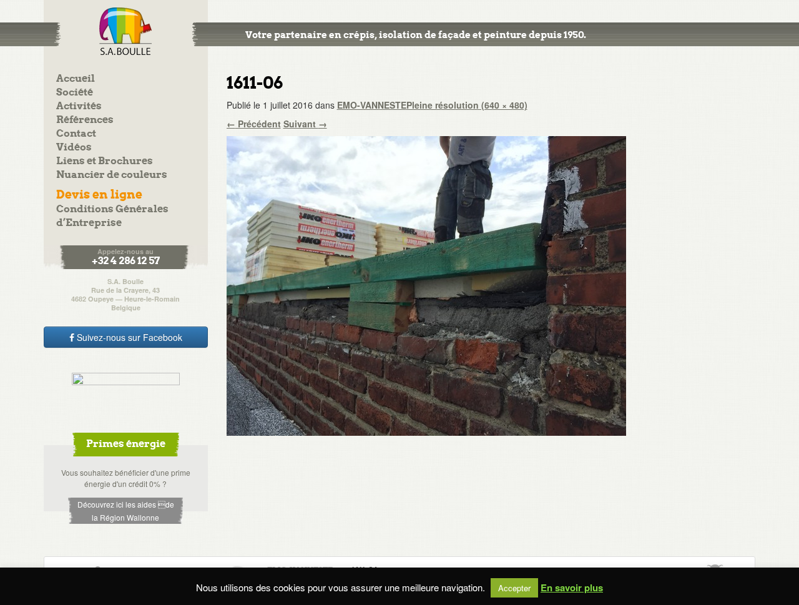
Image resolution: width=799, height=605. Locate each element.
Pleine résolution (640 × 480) (466, 105)
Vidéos (74, 147)
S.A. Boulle (126, 31)
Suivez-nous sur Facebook (128, 337)
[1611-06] (426, 284)
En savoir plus (572, 587)
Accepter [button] (514, 588)
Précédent (254, 123)
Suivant (305, 123)
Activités (79, 106)
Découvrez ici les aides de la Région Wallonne (125, 511)
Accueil (75, 79)
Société (74, 92)
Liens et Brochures (104, 161)
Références (85, 120)
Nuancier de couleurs (111, 175)
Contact (76, 134)
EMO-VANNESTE (371, 105)
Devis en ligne (99, 195)
